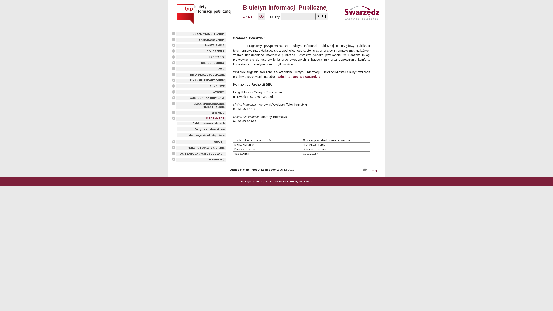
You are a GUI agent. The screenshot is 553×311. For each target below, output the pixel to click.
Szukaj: (275, 17)
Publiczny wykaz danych (209, 123)
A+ (250, 17)
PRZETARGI (217, 57)
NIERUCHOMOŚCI (213, 63)
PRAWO (220, 68)
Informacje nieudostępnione (206, 135)
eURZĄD (219, 142)
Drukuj (372, 170)
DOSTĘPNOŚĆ (215, 159)
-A (243, 17)
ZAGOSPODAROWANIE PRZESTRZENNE (209, 105)
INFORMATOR (215, 118)
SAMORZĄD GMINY (212, 39)
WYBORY (219, 92)
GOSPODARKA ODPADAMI (207, 98)
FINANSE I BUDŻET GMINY (207, 80)
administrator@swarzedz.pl (299, 76)
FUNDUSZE (217, 86)
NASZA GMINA (215, 45)
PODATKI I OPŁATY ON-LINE (206, 147)
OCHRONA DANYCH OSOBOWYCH (202, 153)
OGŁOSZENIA (216, 51)
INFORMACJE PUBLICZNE (207, 74)
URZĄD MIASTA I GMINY (208, 33)
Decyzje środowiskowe (210, 129)
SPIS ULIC (218, 112)
